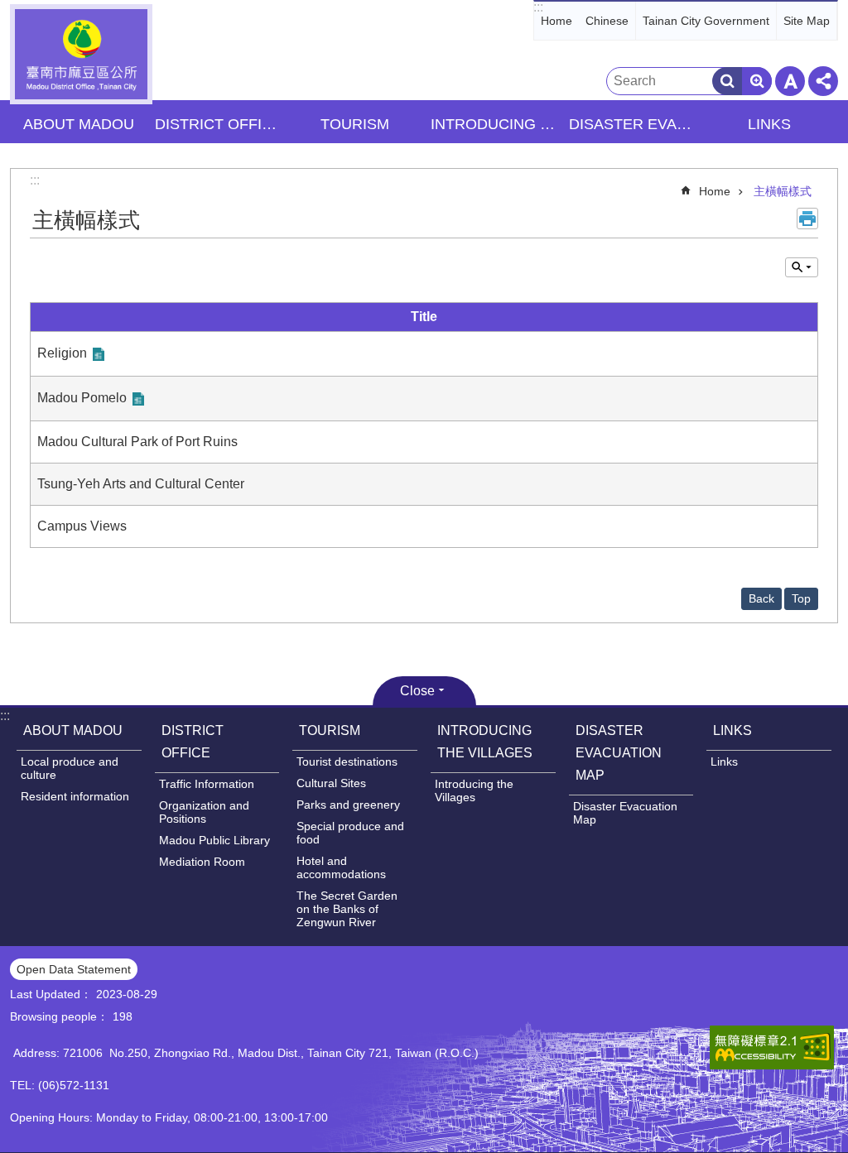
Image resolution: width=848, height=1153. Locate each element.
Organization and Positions (204, 812)
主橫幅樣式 (783, 191)
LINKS (732, 730)
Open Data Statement (74, 969)
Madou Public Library (214, 840)
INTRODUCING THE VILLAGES (484, 741)
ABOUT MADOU (73, 730)
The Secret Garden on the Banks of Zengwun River (347, 909)
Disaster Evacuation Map (625, 813)
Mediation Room (202, 861)
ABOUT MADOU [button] (78, 124)
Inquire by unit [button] (801, 267)
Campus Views (82, 526)
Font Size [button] (790, 81)
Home (556, 20)
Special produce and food (350, 832)
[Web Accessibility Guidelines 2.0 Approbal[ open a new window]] (772, 1047)
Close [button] (417, 691)
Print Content (807, 218)
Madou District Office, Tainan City (81, 54)
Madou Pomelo (82, 398)
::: (538, 7)
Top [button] (801, 598)
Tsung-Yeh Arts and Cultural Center (140, 484)
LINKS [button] (769, 124)
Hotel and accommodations (341, 867)
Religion (62, 353)
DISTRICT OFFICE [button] (218, 124)
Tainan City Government (706, 20)
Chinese (607, 20)
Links (724, 761)
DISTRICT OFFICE (192, 741)
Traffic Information (206, 783)
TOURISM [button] (354, 124)
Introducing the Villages (474, 790)
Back (761, 598)
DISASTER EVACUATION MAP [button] (633, 124)
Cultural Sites (331, 783)
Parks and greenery (348, 804)
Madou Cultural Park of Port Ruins (137, 442)
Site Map (806, 20)
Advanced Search (757, 81)
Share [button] (823, 81)
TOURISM (329, 730)
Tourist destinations (347, 761)
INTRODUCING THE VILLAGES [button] (495, 124)
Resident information (75, 796)
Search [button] (727, 81)
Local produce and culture (69, 768)
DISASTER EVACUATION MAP (619, 752)
